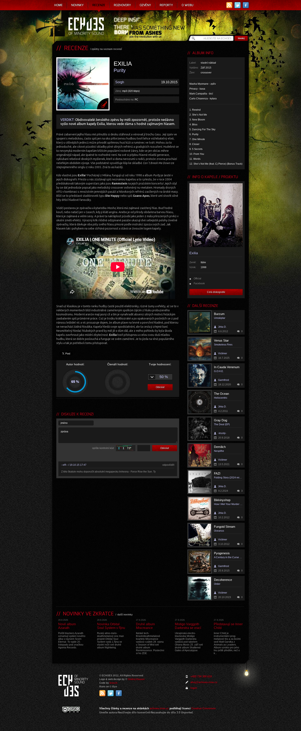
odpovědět (168, 464)
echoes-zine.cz (159, 708)
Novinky (77, 5)
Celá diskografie (216, 292)
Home (58, 5)
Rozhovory (122, 5)
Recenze (98, 5)
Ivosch (113, 683)
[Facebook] (246, 5)
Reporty (166, 5)
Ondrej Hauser (136, 679)
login (193, 687)
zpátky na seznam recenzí (107, 49)
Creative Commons (203, 708)
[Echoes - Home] (86, 26)
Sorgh (119, 82)
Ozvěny (145, 5)
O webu (187, 5)
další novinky (125, 614)
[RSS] (229, 5)
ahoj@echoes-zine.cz (203, 682)
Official (197, 278)
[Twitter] (237, 5)
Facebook (199, 283)
